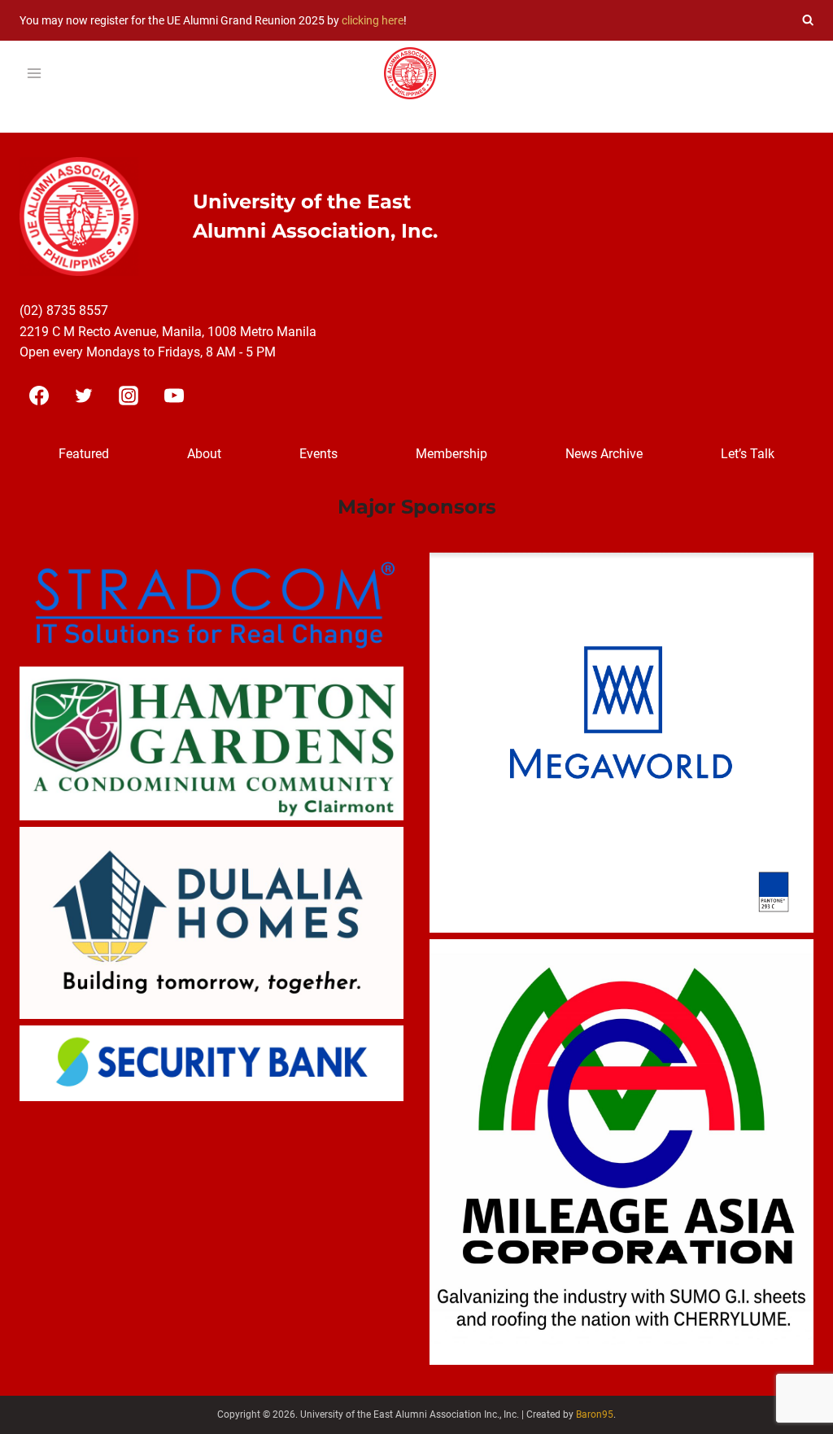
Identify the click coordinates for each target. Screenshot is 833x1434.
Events (318, 453)
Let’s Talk (747, 453)
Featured (84, 453)
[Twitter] (83, 395)
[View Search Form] (807, 20)
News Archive (604, 453)
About (204, 453)
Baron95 (594, 1414)
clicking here (372, 20)
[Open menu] (35, 73)
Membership (451, 453)
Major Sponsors (417, 506)
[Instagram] (128, 395)
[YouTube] (174, 395)
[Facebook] (39, 395)
